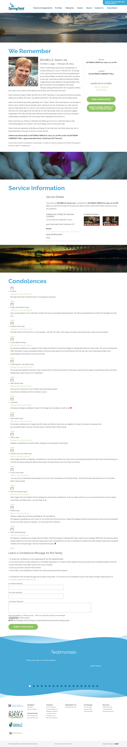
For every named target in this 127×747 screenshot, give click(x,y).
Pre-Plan (58, 8)
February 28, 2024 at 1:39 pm (21, 386)
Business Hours (110, 3)
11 (69, 686)
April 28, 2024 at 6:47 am (19, 535)
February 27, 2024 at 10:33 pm (21, 329)
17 (93, 686)
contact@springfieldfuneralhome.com (22, 580)
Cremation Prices (50, 715)
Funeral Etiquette (107, 709)
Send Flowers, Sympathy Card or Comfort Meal (101, 108)
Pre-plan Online (88, 709)
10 (65, 686)
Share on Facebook (101, 87)
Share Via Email (101, 90)
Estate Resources (107, 707)
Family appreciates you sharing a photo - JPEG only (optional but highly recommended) (36, 615)
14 (81, 686)
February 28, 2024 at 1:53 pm (21, 405)
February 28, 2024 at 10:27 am (21, 367)
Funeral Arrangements (42, 8)
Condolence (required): (15, 601)
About (88, 8)
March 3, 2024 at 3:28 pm (19, 513)
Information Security (108, 711)
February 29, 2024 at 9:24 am (21, 421)
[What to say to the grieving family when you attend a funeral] (111, 221)
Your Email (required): (15, 592)
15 (85, 686)
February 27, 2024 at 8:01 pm (21, 294)
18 (97, 686)
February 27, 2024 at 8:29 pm (21, 310)
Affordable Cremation (51, 711)
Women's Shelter (32, 709)
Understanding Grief (70, 707)
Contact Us (99, 8)
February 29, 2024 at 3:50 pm (21, 440)
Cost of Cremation (51, 707)
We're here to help (32, 715)
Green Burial (112, 8)
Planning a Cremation (52, 717)
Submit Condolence (23, 627)
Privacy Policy (68, 744)
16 (89, 686)
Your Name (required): (15, 583)
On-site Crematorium (52, 709)
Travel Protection (88, 711)
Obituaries (69, 8)
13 (77, 686)
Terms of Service (59, 744)
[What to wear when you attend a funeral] (92, 221)
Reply (12, 301)
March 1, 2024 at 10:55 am (19, 456)
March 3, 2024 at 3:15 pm (19, 494)
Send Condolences (101, 99)
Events (80, 8)
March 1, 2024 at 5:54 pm (19, 475)
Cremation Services (51, 713)
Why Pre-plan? (88, 707)
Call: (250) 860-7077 (32, 717)
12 (73, 686)
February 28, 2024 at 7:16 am (21, 345)
